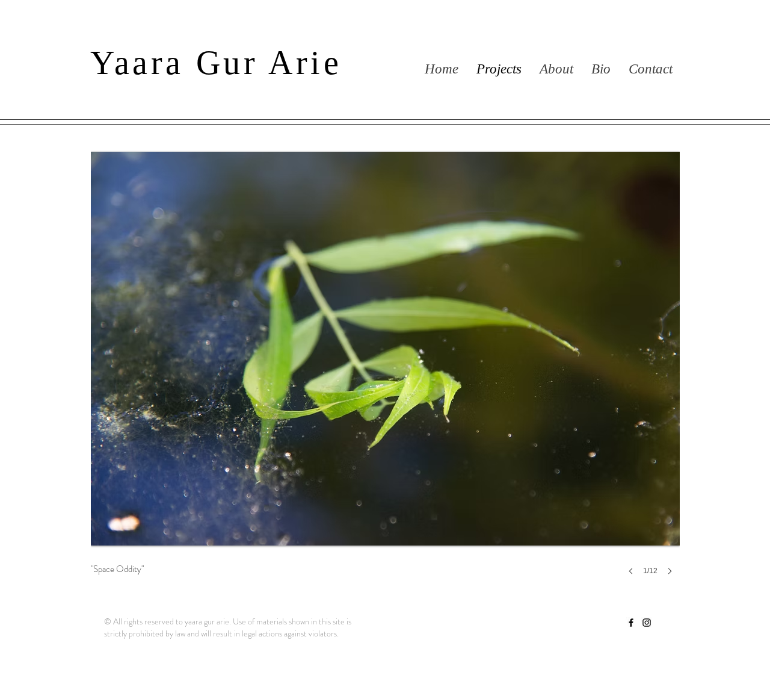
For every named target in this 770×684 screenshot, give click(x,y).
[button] (385, 369)
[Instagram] (646, 622)
